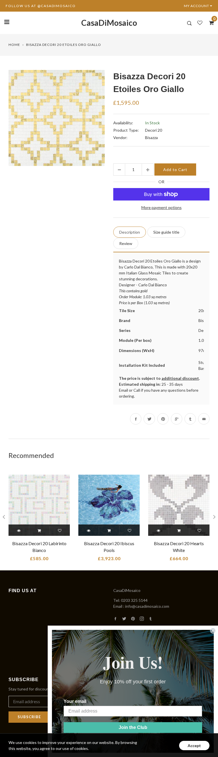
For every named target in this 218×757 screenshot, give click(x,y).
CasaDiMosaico (109, 22)
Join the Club (133, 727)
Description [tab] (129, 232)
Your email (75, 701)
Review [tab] (125, 243)
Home (14, 44)
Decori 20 (153, 130)
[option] (57, 118)
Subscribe (29, 717)
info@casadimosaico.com (147, 606)
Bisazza (151, 137)
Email (123, 390)
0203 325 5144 (134, 600)
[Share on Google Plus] (176, 419)
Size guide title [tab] (166, 232)
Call (136, 390)
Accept (194, 745)
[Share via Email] (203, 419)
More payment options (161, 207)
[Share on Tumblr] (190, 419)
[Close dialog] (213, 631)
